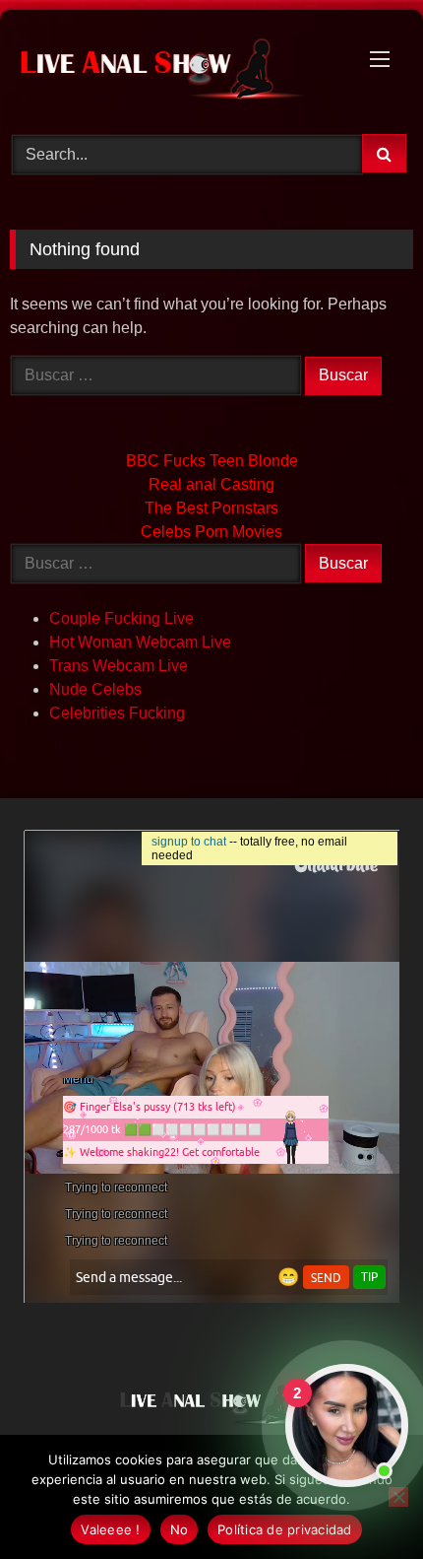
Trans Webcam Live (118, 665)
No (179, 1529)
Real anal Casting (211, 484)
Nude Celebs (95, 689)
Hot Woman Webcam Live (140, 642)
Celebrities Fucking (117, 713)
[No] (398, 1497)
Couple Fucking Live (121, 618)
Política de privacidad (284, 1529)
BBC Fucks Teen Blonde (212, 460)
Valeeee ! (110, 1529)
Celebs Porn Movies (211, 531)
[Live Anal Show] (173, 69)
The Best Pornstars (211, 508)
